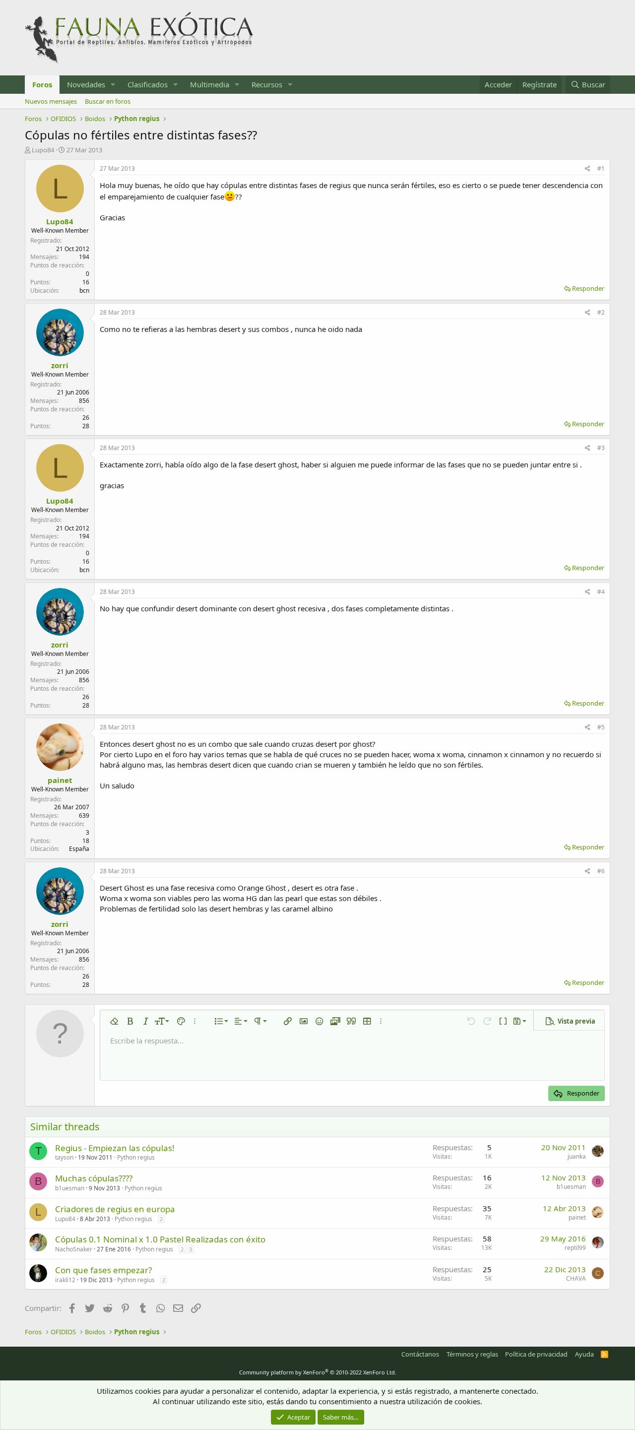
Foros (42, 84)
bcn (84, 290)
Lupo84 (43, 149)
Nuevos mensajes (51, 101)
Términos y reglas (472, 1354)
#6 (601, 871)
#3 (601, 448)
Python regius (136, 1157)
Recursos (267, 84)
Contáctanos (420, 1354)
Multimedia (209, 84)
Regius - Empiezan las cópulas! (115, 1148)
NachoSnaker (73, 1249)
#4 (601, 591)
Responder (588, 288)
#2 (601, 312)
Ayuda (584, 1354)
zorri (59, 365)
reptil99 (575, 1247)
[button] (113, 84)
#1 (601, 168)
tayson (64, 1157)
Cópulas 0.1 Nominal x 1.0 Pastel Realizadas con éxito (160, 1239)
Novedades (86, 84)
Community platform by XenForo (317, 1372)
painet (60, 780)
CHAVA (576, 1278)
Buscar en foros (107, 101)
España (79, 849)
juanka (577, 1156)
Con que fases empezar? (103, 1270)
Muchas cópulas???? (93, 1178)
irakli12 (65, 1280)
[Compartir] (587, 169)
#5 (601, 727)
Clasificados (147, 84)
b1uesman (69, 1188)
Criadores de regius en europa (115, 1209)
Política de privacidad (536, 1354)
